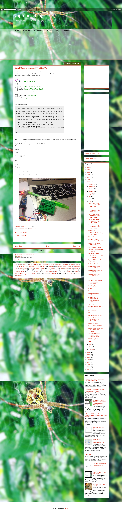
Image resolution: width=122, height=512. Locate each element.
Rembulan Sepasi (93, 323)
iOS (48, 268)
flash (59, 266)
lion (26, 270)
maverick (70, 270)
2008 (88, 367)
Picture (76, 271)
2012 (88, 357)
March (91, 347)
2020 (88, 172)
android (24, 264)
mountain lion (31, 271)
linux (21, 270)
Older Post (76, 246)
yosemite (18, 275)
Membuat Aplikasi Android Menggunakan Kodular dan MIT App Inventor (96, 415)
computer (22, 266)
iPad (52, 268)
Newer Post (18, 246)
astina (52, 264)
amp (20, 264)
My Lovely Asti (92, 310)
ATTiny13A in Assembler (95, 315)
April (90, 344)
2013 (88, 355)
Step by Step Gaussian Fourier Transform (99, 464)
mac (31, 270)
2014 (88, 352)
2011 (88, 359)
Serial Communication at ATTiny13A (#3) (95, 267)
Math (57, 270)
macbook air (38, 270)
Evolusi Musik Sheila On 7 (95, 325)
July (90, 196)
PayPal (48, 30)
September (92, 191)
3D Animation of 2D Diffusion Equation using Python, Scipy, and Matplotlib (99, 402)
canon (77, 264)
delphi (43, 266)
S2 (41, 273)
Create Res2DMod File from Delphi (99, 472)
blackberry (65, 264)
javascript (66, 268)
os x (56, 271)
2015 (88, 182)
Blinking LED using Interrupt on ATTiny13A (95, 240)
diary (51, 266)
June (90, 198)
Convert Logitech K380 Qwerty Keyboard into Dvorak (95, 390)
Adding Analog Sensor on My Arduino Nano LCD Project (95, 329)
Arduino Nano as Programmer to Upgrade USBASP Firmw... (94, 299)
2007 (88, 369)
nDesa (90, 288)
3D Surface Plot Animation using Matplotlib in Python (95, 379)
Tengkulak (91, 304)
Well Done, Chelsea (94, 339)
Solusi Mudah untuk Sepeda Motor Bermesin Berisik (94, 335)
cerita (16, 266)
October (91, 189)
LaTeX (76, 268)
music (38, 271)
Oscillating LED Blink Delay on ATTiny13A (94, 243)
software (47, 273)
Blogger (66, 508)
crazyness (31, 266)
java (62, 268)
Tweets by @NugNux (91, 158)
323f (16, 264)
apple (30, 264)
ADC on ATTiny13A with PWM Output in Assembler (95, 282)
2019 (88, 174)
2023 (88, 167)
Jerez (90, 341)
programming (20, 273)
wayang (78, 273)
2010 (88, 362)
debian (38, 266)
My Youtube (26, 30)
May (90, 201)
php (63, 271)
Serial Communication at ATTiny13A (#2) (95, 270)
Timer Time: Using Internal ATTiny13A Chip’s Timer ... (94, 215)
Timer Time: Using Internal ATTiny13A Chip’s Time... (94, 205)
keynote (71, 268)
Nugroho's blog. (29, 15)
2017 (88, 177)
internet (43, 268)
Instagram (36, 268)
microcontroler (32, 228)
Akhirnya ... (91, 278)
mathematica (63, 270)
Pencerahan (91, 230)
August (91, 194)
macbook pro (46, 270)
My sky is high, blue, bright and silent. (24, 254)
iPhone (57, 268)
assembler (21, 228)
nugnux (51, 271)
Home (17, 30)
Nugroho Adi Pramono (22, 259)
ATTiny (26, 228)
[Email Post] (32, 226)
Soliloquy (54, 273)
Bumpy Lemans (92, 290)
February (91, 349)
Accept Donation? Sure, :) (92, 153)
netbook (45, 271)
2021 (88, 169)
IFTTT (31, 268)
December (92, 184)
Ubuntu (63, 273)
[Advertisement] (32, 4)
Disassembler (92, 313)
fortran (64, 266)
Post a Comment (21, 235)
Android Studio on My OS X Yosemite (95, 256)
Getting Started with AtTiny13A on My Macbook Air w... (94, 319)
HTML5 (25, 268)
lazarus (16, 270)
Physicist (68, 271)
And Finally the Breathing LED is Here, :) (95, 233)
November (92, 186)
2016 (88, 179)
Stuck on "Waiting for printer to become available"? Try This (98, 441)
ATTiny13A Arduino (93, 253)
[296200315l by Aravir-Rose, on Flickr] (18, 256)
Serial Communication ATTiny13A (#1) (94, 274)
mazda (76, 270)
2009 (88, 364)
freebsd (70, 266)
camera (72, 264)
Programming (66, 30)
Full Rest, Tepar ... (93, 286)
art (40, 264)
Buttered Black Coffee (94, 264)
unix (68, 273)
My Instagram (38, 30)
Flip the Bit (91, 236)
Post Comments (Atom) (51, 250)
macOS (53, 270)
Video (72, 273)
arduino (36, 264)
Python (56, 30)
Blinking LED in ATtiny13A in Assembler (95, 307)
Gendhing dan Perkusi (94, 247)
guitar (20, 268)
